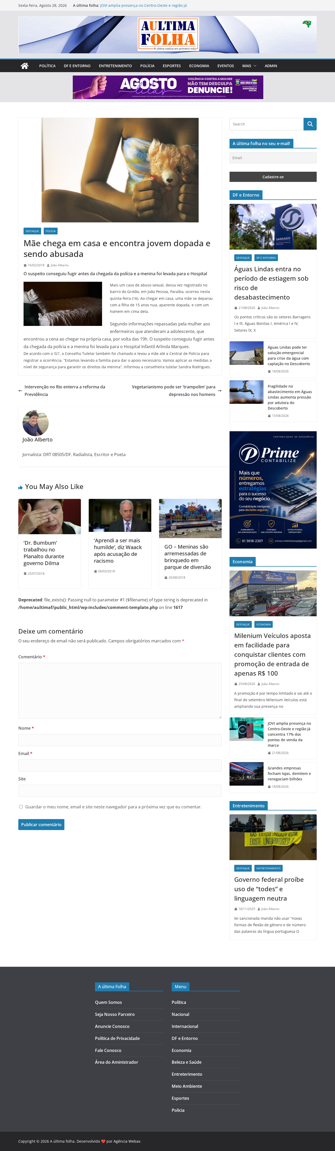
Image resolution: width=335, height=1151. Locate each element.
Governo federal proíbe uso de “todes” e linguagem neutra (269, 888)
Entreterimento (187, 1074)
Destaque (32, 231)
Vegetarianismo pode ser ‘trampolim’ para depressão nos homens (173, 390)
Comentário (31, 657)
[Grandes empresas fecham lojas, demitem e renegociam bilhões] (247, 777)
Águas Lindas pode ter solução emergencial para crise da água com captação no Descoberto (289, 355)
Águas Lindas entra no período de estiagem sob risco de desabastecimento (271, 282)
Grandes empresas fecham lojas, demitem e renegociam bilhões (289, 773)
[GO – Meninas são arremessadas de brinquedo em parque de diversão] (190, 502)
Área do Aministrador (116, 1062)
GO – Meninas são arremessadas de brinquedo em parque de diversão (187, 557)
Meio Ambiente (187, 1086)
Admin (271, 65)
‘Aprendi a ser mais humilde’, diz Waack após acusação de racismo (118, 550)
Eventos (225, 65)
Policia (178, 1110)
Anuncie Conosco (112, 1026)
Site (22, 779)
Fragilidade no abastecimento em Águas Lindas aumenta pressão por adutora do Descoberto (290, 397)
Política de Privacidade (117, 1038)
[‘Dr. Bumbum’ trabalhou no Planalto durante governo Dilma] (49, 502)
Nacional (180, 1014)
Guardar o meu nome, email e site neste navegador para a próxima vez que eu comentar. (113, 807)
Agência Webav (127, 1141)
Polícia (147, 65)
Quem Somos (108, 1002)
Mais (246, 65)
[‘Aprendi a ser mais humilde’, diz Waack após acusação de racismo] (120, 502)
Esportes (172, 65)
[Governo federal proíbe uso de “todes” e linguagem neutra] (273, 837)
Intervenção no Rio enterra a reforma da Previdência (65, 390)
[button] (253, 66)
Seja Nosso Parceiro (115, 1014)
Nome (26, 728)
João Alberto (60, 265)
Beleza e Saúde (187, 1062)
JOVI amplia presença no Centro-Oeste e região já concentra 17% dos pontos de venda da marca (143, 8)
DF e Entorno (77, 65)
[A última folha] (24, 66)
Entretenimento (115, 65)
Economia (199, 65)
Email (25, 753)
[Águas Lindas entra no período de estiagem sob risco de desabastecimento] (273, 227)
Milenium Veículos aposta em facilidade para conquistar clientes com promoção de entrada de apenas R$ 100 (272, 654)
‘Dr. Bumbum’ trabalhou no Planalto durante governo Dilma (44, 553)
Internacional (185, 1026)
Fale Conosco (108, 1050)
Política (47, 65)
